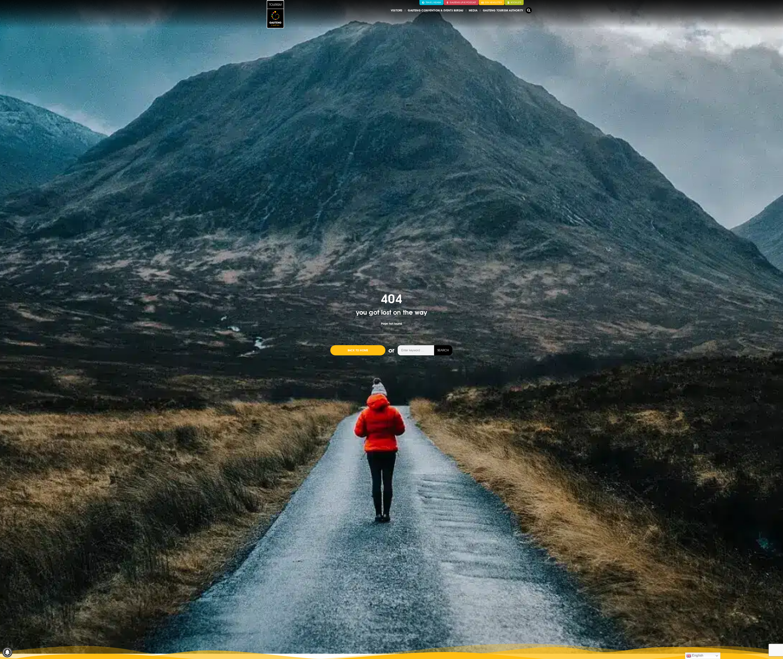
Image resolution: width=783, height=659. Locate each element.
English (697, 655)
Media (473, 10)
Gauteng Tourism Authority (503, 10)
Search (443, 350)
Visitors (397, 10)
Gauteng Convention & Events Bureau (435, 10)
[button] (529, 10)
